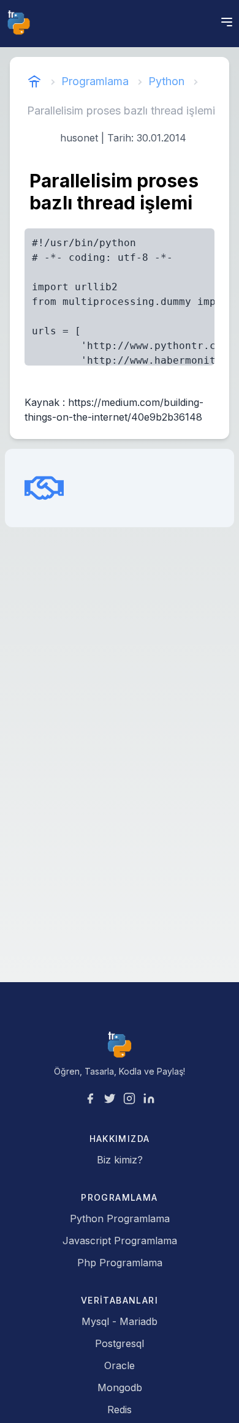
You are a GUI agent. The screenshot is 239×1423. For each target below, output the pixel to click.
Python (166, 81)
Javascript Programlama (120, 1240)
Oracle (119, 1365)
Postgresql (119, 1343)
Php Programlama (119, 1262)
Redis (119, 1409)
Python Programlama (120, 1218)
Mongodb (119, 1387)
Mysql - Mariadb (119, 1321)
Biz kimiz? (120, 1160)
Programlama (95, 81)
